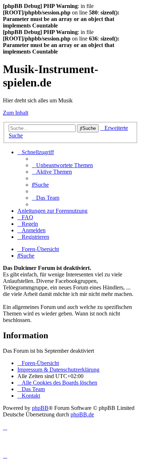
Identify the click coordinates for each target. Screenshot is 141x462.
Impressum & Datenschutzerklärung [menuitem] (58, 369)
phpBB (40, 408)
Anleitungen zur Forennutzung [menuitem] (52, 211)
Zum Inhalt (15, 113)
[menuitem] (62, 165)
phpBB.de (82, 414)
